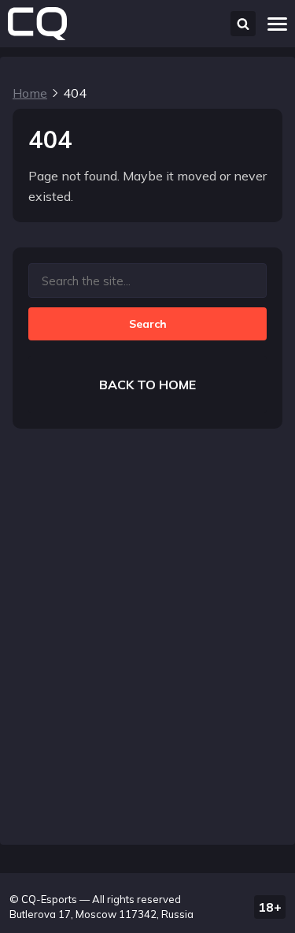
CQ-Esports (49, 899)
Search (148, 324)
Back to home (147, 384)
